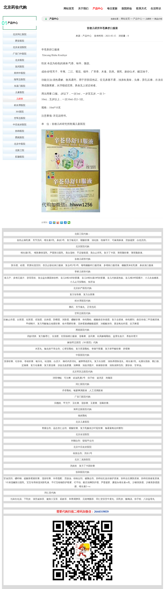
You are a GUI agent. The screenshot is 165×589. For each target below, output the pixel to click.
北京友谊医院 (19, 47)
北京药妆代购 (15, 7)
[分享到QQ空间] (54, 222)
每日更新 (112, 8)
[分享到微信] (69, 222)
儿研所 (19, 99)
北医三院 (19, 150)
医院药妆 (127, 8)
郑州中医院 (19, 73)
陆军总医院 (19, 79)
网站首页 (69, 8)
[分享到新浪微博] (58, 222)
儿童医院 (19, 92)
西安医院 (19, 41)
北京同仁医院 (19, 34)
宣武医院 (19, 66)
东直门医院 (19, 86)
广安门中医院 (19, 54)
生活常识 (156, 8)
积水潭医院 (19, 105)
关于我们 (83, 8)
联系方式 (141, 8)
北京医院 (19, 60)
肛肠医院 (19, 157)
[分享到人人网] (65, 222)
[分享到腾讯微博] (61, 222)
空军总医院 (19, 118)
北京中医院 (19, 144)
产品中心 (98, 8)
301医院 (20, 111)
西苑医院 (19, 137)
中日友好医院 (19, 124)
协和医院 (19, 131)
